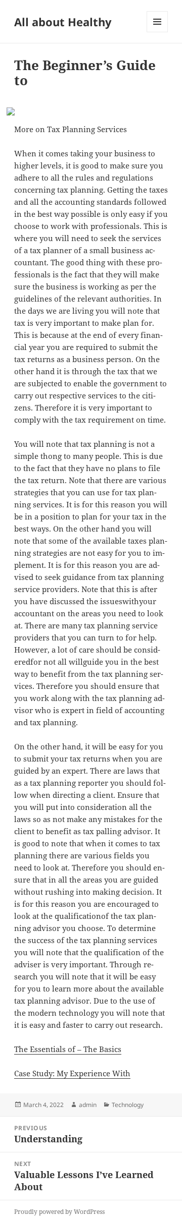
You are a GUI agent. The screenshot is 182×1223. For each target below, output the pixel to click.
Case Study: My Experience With (72, 1073)
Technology (128, 1104)
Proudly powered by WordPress (59, 1211)
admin (88, 1104)
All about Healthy (63, 21)
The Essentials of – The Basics (67, 1049)
